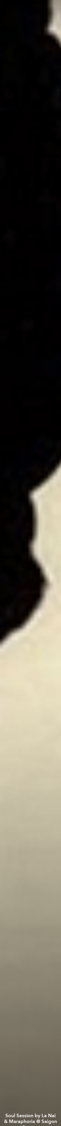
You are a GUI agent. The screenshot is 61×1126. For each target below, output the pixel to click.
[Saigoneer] (30, 3)
